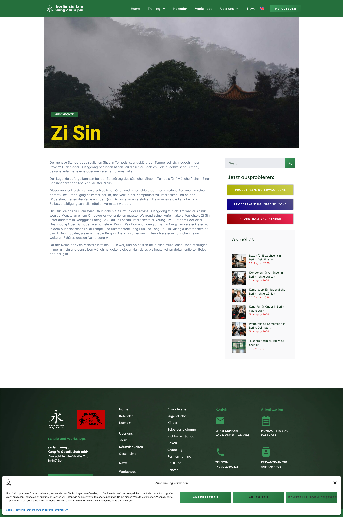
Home (135, 9)
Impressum (61, 509)
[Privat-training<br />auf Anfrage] (266, 452)
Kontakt (125, 423)
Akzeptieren (205, 497)
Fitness (172, 470)
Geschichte (64, 114)
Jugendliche (176, 416)
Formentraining (179, 456)
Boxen (172, 443)
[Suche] (290, 163)
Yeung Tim (163, 220)
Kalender (180, 9)
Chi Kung (174, 463)
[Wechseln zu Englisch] (262, 8)
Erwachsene (176, 409)
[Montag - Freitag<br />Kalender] (266, 421)
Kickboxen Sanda (180, 436)
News (251, 9)
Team (123, 440)
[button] (335, 483)
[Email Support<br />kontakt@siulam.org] (220, 421)
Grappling (174, 450)
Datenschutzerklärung (40, 509)
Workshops (203, 9)
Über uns (227, 9)
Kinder (172, 423)
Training (154, 9)
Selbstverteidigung (181, 429)
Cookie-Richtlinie (15, 509)
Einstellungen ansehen (312, 497)
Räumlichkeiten (131, 447)
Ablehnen (258, 497)
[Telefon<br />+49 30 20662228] (220, 452)
